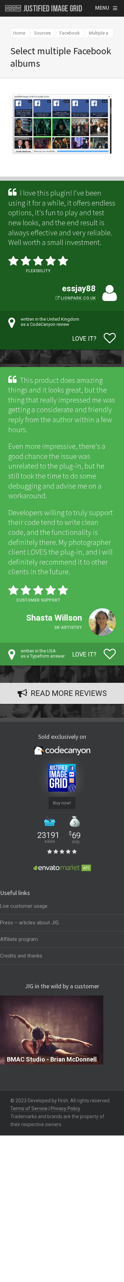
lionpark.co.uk (78, 298)
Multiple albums (105, 33)
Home (19, 33)
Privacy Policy (65, 1108)
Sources (42, 33)
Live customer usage (24, 906)
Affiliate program (19, 939)
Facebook (70, 33)
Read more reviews (69, 693)
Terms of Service (29, 1108)
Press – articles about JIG (29, 923)
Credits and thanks (21, 956)
